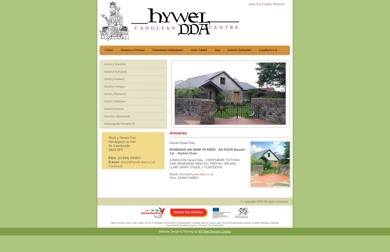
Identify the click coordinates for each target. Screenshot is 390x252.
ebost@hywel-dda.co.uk (138, 162)
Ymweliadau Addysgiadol (167, 50)
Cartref (109, 50)
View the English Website (267, 4)
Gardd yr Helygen (115, 86)
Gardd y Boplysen (115, 94)
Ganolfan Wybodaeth (117, 116)
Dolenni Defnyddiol (239, 50)
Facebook (116, 166)
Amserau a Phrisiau (133, 50)
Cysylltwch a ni (268, 50)
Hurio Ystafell (199, 50)
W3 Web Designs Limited (214, 231)
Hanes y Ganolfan (115, 64)
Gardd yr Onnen (114, 109)
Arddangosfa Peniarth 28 (119, 124)
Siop (217, 50)
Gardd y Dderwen (115, 101)
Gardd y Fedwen (114, 79)
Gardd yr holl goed (115, 71)
